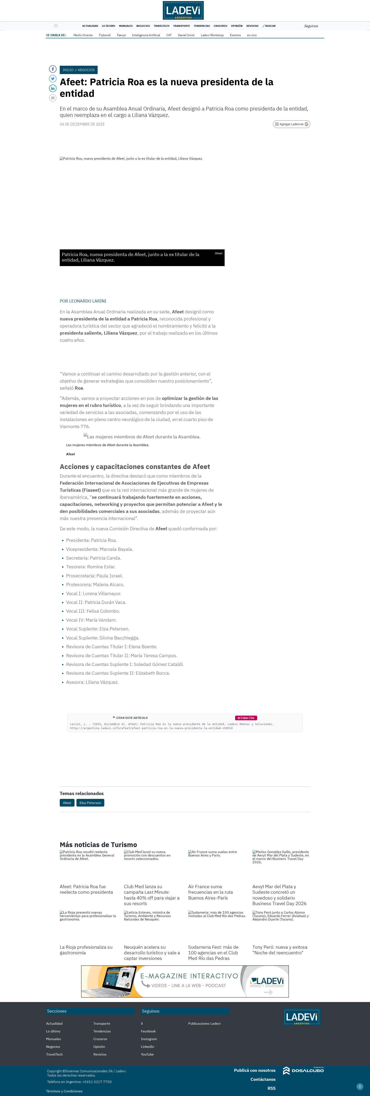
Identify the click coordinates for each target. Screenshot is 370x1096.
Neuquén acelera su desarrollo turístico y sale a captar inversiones (152, 952)
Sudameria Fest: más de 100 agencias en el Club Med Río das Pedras (213, 952)
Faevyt (121, 35)
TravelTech (161, 25)
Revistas (252, 25)
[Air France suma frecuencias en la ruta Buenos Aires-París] (217, 866)
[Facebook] (53, 69)
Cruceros (220, 25)
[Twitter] (53, 78)
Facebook (148, 1031)
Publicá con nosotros (255, 1070)
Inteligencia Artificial (146, 35)
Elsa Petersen (90, 803)
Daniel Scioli (186, 35)
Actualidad (90, 25)
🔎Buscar (269, 25)
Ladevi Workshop (212, 35)
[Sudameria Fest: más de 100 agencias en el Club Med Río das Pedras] (217, 927)
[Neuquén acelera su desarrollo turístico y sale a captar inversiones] (153, 927)
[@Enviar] (53, 98)
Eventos (235, 35)
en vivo (252, 35)
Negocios (143, 25)
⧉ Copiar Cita (246, 717)
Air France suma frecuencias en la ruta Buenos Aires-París (210, 892)
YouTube (147, 1054)
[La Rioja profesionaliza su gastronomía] (89, 927)
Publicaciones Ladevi (204, 1023)
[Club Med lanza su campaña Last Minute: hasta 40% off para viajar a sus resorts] (153, 866)
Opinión (237, 25)
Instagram (149, 1039)
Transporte (181, 25)
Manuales (126, 25)
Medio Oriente (83, 35)
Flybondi (105, 35)
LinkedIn (147, 1046)
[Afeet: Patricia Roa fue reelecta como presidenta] (89, 866)
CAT (169, 35)
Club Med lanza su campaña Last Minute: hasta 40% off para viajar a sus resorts (152, 894)
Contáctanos (263, 1079)
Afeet (67, 803)
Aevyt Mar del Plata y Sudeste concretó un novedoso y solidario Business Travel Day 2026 (279, 894)
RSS (272, 1088)
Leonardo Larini (87, 301)
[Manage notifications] (360, 1086)
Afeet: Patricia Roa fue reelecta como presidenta (86, 889)
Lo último (108, 25)
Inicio (68, 70)
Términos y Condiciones (64, 1091)
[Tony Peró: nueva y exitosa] (281, 927)
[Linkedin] (53, 88)
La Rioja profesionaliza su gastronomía (86, 950)
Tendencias (202, 25)
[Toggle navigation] (55, 26)
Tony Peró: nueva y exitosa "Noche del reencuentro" (279, 950)
